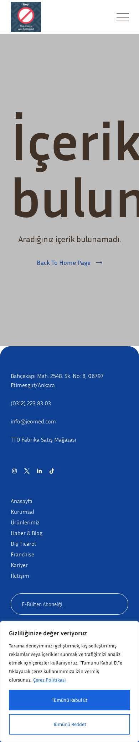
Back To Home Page (64, 262)
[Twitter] (27, 470)
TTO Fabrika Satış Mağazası (43, 439)
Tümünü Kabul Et (69, 700)
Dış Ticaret (23, 543)
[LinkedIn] (39, 470)
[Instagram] (14, 470)
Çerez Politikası (49, 680)
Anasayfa (21, 501)
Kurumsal (22, 511)
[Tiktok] (52, 470)
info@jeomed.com (33, 421)
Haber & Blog (26, 533)
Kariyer (19, 564)
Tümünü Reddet (69, 724)
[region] (69, 681)
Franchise (22, 554)
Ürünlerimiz (25, 522)
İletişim (20, 575)
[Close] (125, 628)
